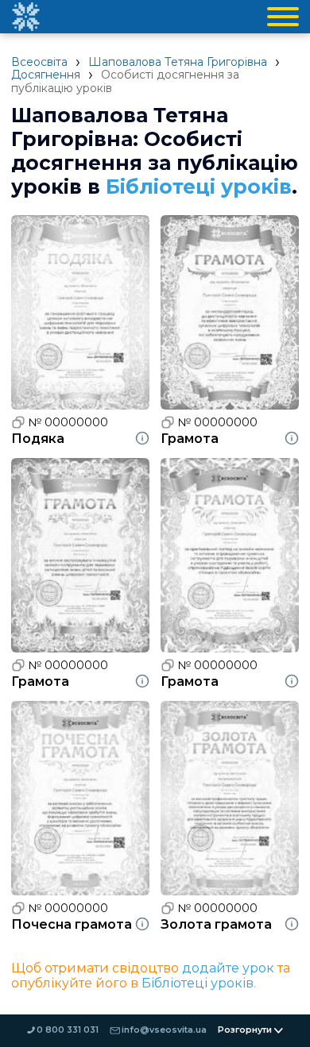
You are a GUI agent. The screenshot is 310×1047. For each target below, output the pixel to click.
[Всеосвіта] (25, 16)
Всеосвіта (39, 62)
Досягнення (45, 74)
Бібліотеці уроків (199, 186)
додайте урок (228, 968)
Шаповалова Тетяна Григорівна (177, 62)
